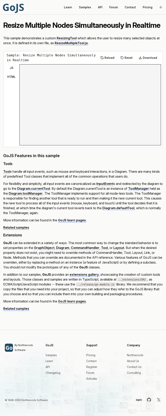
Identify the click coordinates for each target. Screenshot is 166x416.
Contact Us (134, 367)
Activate (91, 378)
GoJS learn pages (72, 220)
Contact (130, 7)
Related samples (16, 227)
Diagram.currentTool (33, 189)
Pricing (147, 7)
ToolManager (138, 189)
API (100, 7)
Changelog (53, 372)
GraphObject (44, 248)
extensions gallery (84, 274)
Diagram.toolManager (26, 193)
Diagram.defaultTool (118, 208)
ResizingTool (67, 38)
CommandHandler (85, 248)
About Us (133, 361)
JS (11, 68)
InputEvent (104, 184)
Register (91, 367)
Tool (6, 171)
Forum (113, 7)
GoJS (13, 7)
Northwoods (135, 355)
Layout (118, 248)
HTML (11, 76)
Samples (85, 7)
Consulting (134, 372)
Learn (68, 7)
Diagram (62, 248)
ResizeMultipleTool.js (71, 43)
